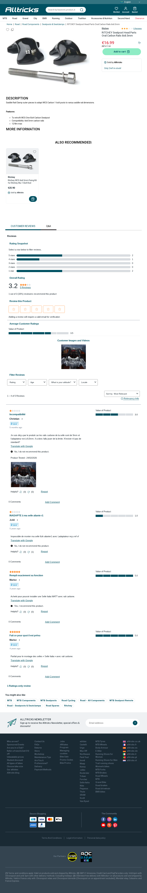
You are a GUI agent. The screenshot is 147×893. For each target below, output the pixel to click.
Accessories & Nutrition (101, 18)
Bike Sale (64, 757)
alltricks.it (131, 754)
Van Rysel (84, 801)
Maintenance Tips (42, 757)
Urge (82, 748)
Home (9, 24)
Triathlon (82, 18)
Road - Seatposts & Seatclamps (24, 705)
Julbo (82, 770)
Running (56, 18)
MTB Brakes (101, 773)
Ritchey (105, 28)
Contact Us (39, 741)
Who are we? (13, 741)
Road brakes (101, 785)
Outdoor (68, 18)
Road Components (30, 24)
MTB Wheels (101, 744)
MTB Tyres (100, 741)
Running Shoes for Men (106, 760)
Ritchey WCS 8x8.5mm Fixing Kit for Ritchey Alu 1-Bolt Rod (22, 181)
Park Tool (84, 757)
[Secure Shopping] (46, 822)
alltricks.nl (132, 760)
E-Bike (98, 751)
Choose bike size (15, 766)
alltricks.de (132, 751)
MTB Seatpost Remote (121, 700)
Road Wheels (101, 776)
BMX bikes (100, 792)
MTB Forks (100, 769)
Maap (82, 763)
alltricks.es (132, 748)
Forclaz (83, 779)
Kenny (83, 767)
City (35, 18)
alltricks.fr (132, 744)
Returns (38, 748)
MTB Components (26, 700)
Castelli (83, 744)
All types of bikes (15, 763)
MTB (5, 18)
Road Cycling (68, 700)
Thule (82, 792)
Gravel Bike (100, 782)
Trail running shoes (104, 763)
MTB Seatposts (48, 700)
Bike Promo (65, 763)
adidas (83, 741)
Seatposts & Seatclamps (53, 24)
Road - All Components (92, 700)
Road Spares (52, 705)
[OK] (135, 723)
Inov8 (82, 760)
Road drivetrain (102, 788)
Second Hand (124, 18)
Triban (83, 776)
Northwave (85, 754)
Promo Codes (66, 760)
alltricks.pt (132, 757)
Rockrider (84, 773)
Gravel (25, 18)
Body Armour (101, 748)
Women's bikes (102, 766)
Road (14, 18)
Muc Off (83, 751)
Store (37, 751)
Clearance (139, 18)
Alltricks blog (13, 773)
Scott (82, 798)
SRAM (82, 795)
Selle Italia (85, 782)
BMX (44, 18)
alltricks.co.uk (133, 741)
